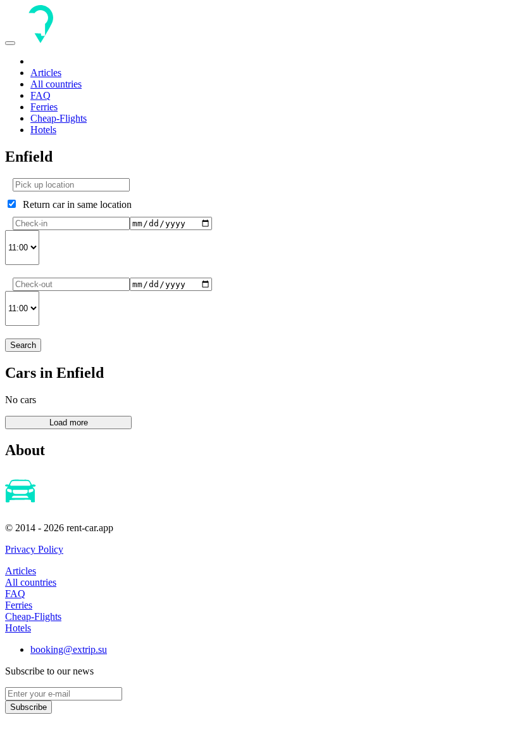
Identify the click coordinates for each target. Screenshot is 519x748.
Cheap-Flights (58, 118)
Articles (45, 72)
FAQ (40, 95)
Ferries (44, 106)
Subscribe (28, 707)
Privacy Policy (34, 549)
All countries (56, 84)
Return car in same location (75, 204)
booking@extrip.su (68, 649)
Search (23, 345)
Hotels (43, 129)
